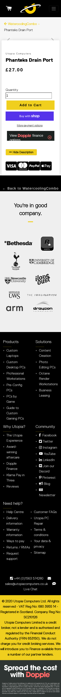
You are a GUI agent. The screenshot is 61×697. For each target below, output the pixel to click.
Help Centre (15, 512)
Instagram (49, 447)
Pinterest (49, 477)
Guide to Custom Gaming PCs (15, 413)
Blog (46, 484)
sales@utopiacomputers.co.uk (26, 584)
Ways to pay (15, 541)
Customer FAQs (45, 512)
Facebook (49, 435)
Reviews (12, 486)
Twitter (47, 441)
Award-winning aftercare (12, 452)
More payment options (30, 125)
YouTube (49, 454)
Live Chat (30, 589)
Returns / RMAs (18, 547)
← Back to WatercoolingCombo (30, 188)
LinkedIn (48, 460)
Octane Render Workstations (48, 378)
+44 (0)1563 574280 (28, 578)
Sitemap (40, 552)
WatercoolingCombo (22, 24)
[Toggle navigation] (53, 8)
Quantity (12, 90)
